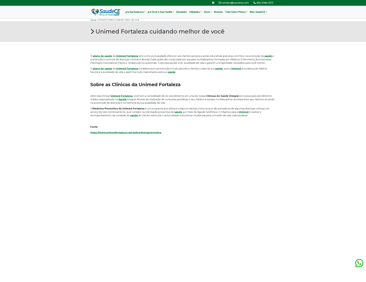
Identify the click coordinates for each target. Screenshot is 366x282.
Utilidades (194, 12)
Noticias (218, 12)
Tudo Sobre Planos (235, 12)
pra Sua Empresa (134, 12)
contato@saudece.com (235, 2)
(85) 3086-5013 (264, 2)
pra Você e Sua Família (160, 12)
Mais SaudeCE (257, 12)
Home (93, 20)
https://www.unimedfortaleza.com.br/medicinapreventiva (125, 132)
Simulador (181, 12)
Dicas (207, 12)
